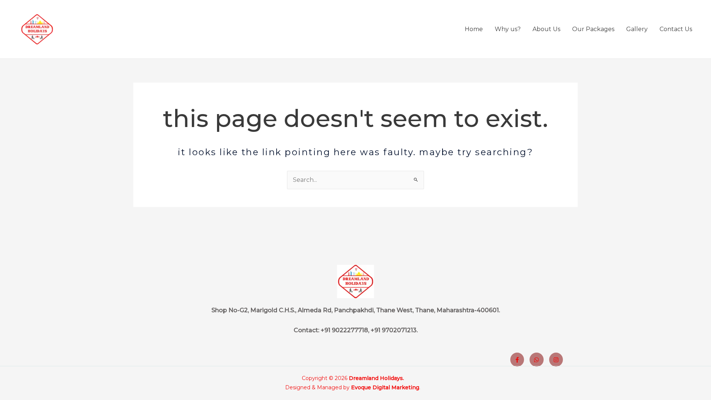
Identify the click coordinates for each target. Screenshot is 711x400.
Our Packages (593, 29)
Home (474, 29)
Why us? (508, 29)
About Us (546, 29)
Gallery (637, 29)
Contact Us (676, 29)
